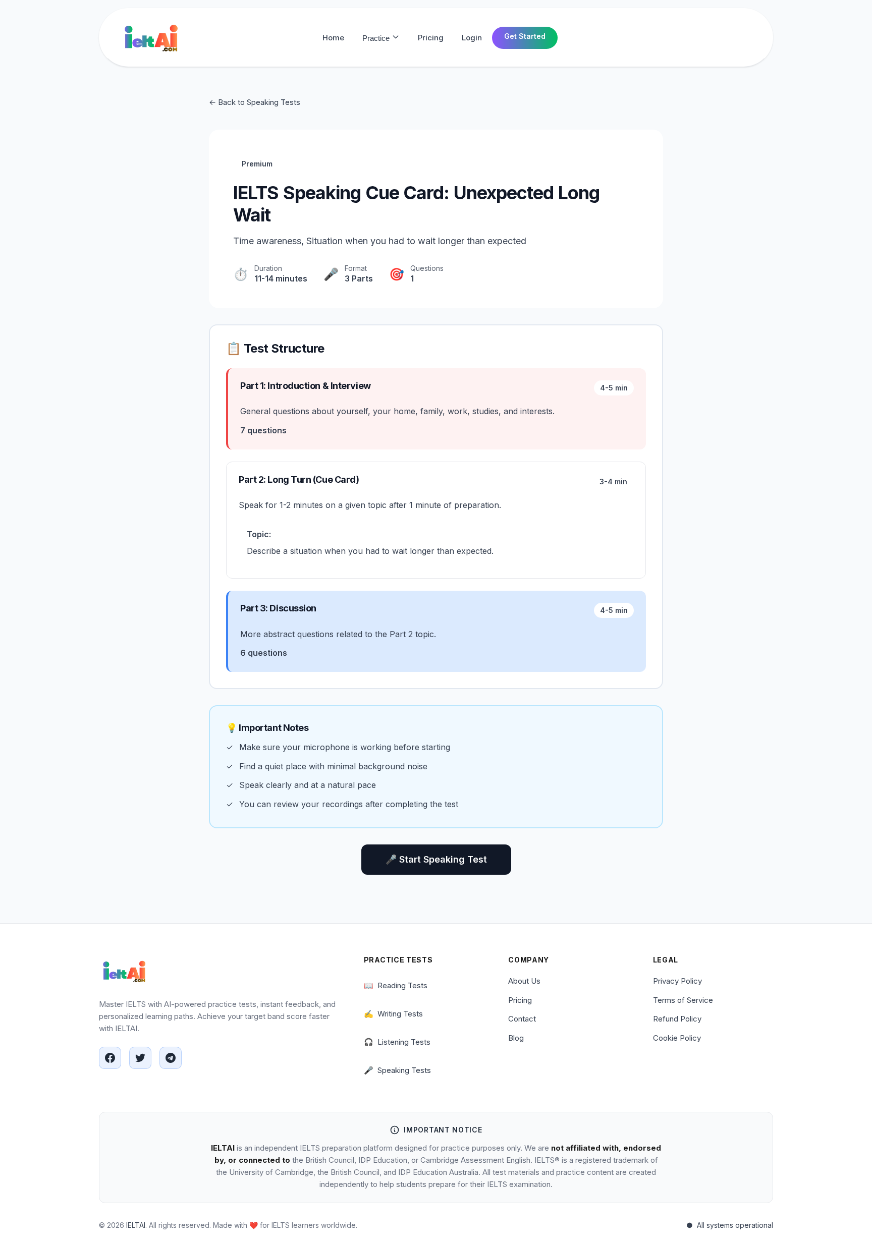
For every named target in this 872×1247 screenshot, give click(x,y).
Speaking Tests (397, 1070)
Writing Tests (393, 1013)
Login (472, 37)
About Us (524, 981)
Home (333, 37)
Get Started (525, 36)
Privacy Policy (677, 981)
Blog (516, 1038)
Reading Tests (395, 985)
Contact (522, 1019)
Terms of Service (683, 1000)
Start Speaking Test (436, 859)
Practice (377, 38)
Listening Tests (397, 1042)
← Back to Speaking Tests (254, 102)
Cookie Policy (677, 1038)
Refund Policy (677, 1019)
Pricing (431, 37)
